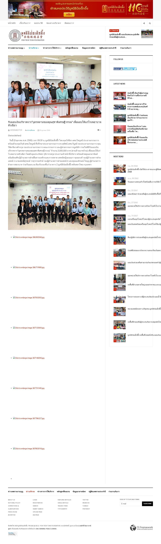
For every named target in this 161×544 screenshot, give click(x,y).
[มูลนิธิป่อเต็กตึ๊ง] (27, 35)
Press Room (12, 512)
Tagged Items (63, 506)
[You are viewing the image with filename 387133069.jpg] (57, 341)
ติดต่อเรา (69, 23)
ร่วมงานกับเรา (125, 48)
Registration (38, 503)
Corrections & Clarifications (13, 507)
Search (35, 506)
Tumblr (85, 506)
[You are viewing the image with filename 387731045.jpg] (57, 402)
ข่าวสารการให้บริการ (51, 48)
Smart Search (38, 509)
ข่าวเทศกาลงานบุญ (16, 48)
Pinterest (86, 509)
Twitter (85, 500)
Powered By (141, 528)
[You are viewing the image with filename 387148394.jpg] (57, 372)
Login (35, 500)
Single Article (63, 503)
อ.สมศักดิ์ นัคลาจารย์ (84, 526)
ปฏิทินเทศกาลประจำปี (107, 48)
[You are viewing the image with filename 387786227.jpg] (57, 432)
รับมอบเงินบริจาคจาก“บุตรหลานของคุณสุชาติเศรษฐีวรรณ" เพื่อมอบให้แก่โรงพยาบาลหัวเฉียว (54, 123)
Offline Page (37, 512)
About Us (11, 500)
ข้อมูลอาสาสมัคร (88, 48)
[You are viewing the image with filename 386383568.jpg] (57, 251)
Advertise (11, 515)
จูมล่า (9, 529)
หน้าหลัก (12, 23)
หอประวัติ (38, 23)
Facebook (86, 503)
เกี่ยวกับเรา (24, 23)
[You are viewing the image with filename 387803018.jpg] (57, 462)
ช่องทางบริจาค (53, 23)
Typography (62, 509)
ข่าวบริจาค (33, 48)
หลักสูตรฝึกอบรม (71, 48)
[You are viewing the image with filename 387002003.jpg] (57, 311)
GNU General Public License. (46, 529)
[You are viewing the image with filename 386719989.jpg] (57, 281)
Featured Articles (64, 500)
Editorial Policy (14, 503)
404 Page (36, 515)
